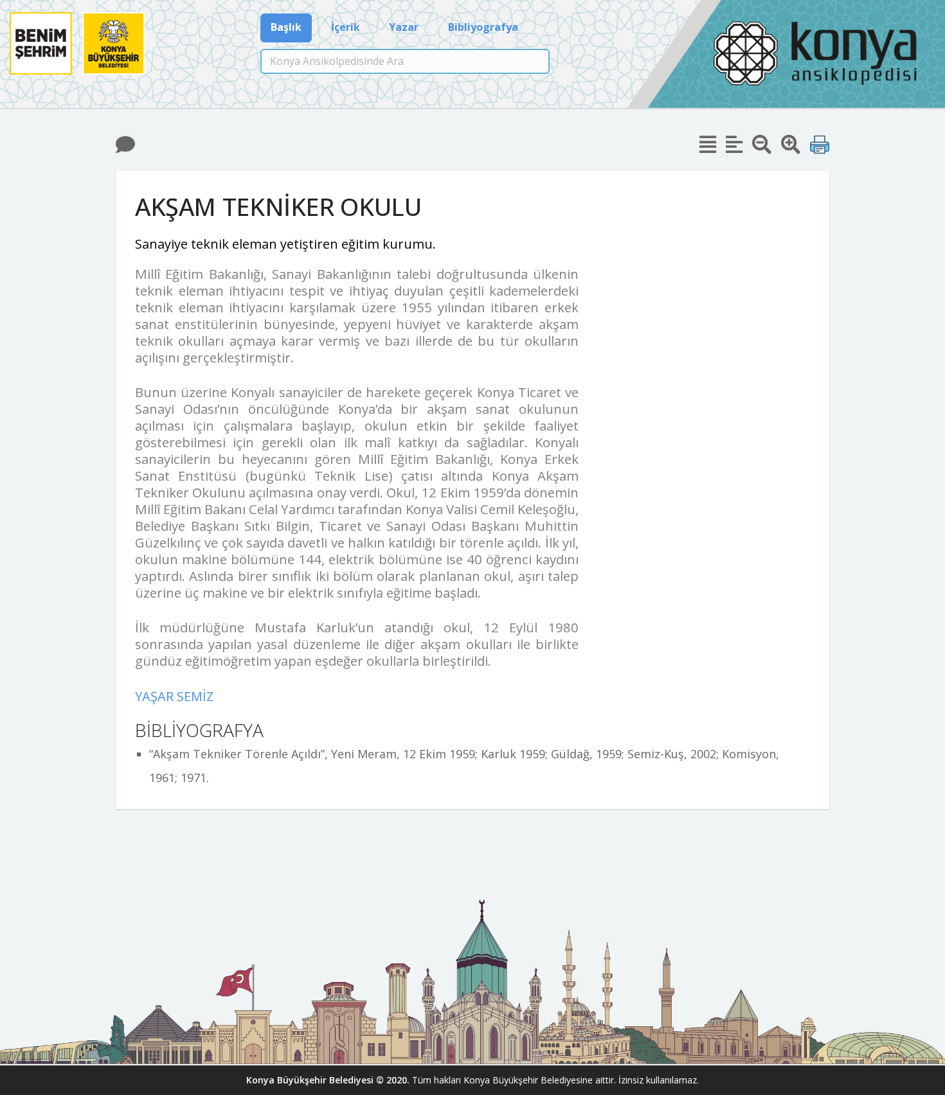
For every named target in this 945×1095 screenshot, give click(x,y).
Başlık (286, 27)
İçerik (345, 27)
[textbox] (405, 61)
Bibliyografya (483, 27)
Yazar (404, 27)
